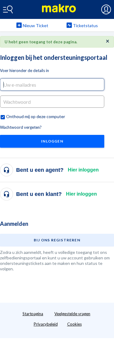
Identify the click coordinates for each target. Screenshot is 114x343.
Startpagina (32, 313)
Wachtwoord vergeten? (21, 127)
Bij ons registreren (57, 240)
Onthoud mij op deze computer (35, 116)
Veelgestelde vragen (72, 313)
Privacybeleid (46, 324)
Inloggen (52, 141)
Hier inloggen (83, 169)
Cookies (74, 324)
